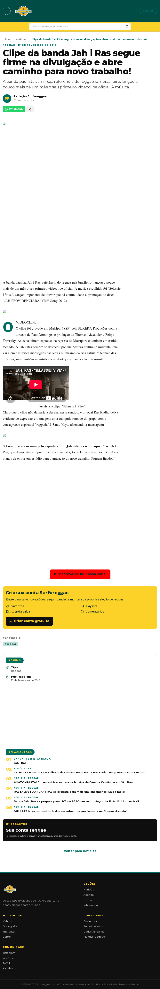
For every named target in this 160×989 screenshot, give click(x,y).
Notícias (20, 39)
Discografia (10, 926)
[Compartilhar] (30, 109)
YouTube (8, 958)
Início (6, 39)
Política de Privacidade (104, 984)
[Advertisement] (80, 247)
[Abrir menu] (7, 11)
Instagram (9, 952)
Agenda (89, 894)
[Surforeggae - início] (23, 11)
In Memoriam (92, 905)
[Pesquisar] (127, 26)
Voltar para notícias (80, 851)
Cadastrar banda (94, 931)
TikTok (7, 963)
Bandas (88, 900)
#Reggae (10, 644)
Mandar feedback (95, 936)
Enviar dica (90, 921)
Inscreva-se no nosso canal (80, 574)
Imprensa (9, 931)
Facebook (9, 968)
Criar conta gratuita (31, 621)
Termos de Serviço (129, 984)
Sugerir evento (93, 926)
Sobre (7, 936)
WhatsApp (16, 109)
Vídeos (7, 921)
